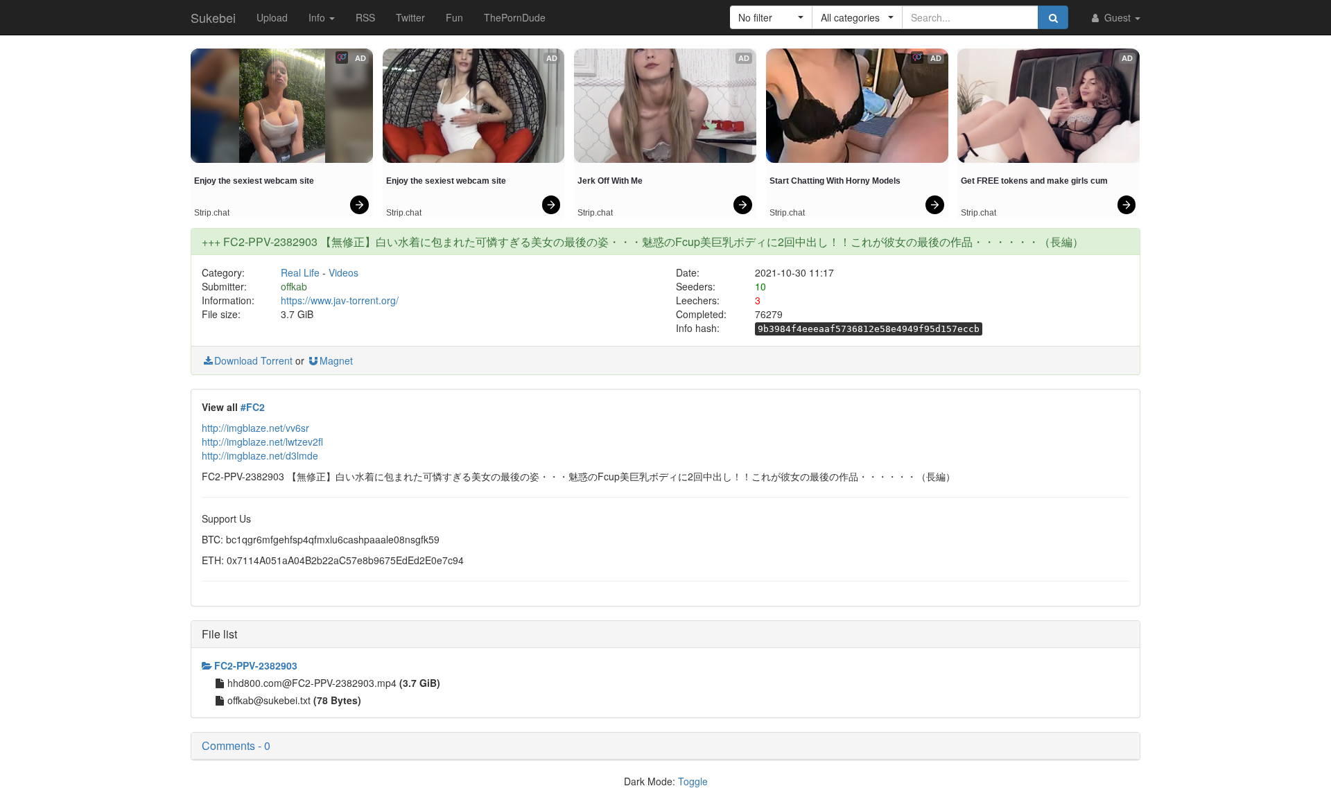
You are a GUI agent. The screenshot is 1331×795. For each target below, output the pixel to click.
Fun (454, 17)
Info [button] (318, 17)
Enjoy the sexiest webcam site (254, 181)
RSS (365, 17)
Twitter (410, 17)
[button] (771, 17)
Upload (272, 17)
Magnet (336, 360)
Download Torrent (253, 360)
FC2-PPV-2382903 (255, 665)
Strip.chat (211, 213)
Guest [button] (1117, 17)
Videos (343, 272)
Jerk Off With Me (610, 181)
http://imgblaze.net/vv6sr (255, 428)
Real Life (300, 272)
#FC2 (253, 407)
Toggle (693, 781)
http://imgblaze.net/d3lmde (260, 455)
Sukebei (213, 17)
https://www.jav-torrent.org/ (340, 300)
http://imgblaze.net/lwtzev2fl (262, 441)
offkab (294, 286)
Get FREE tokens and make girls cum (1034, 181)
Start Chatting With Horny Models (835, 181)
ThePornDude (515, 17)
